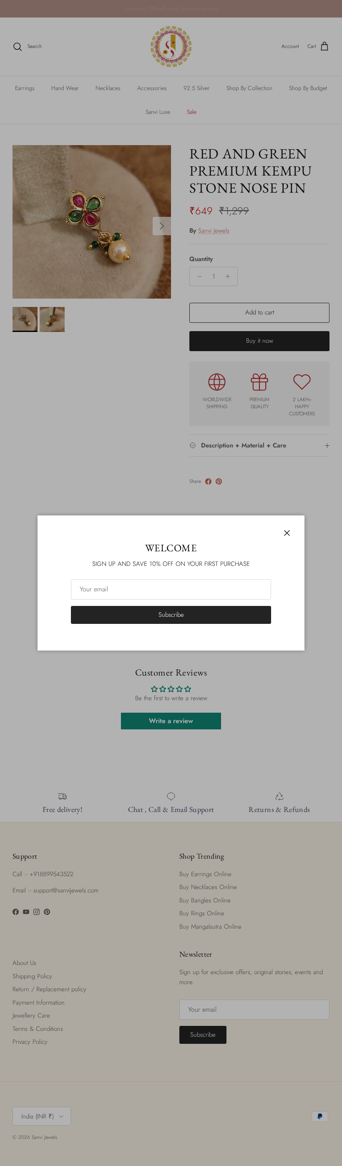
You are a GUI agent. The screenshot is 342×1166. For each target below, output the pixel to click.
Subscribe (171, 614)
